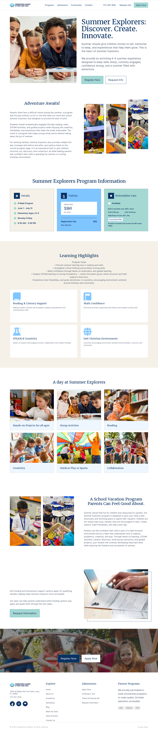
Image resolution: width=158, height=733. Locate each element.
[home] (20, 5)
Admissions (50, 703)
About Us (49, 694)
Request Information (90, 703)
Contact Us (50, 720)
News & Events (52, 716)
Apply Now (86, 689)
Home (48, 689)
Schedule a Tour (88, 694)
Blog (47, 707)
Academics (50, 698)
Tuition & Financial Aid (90, 698)
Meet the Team (52, 711)
